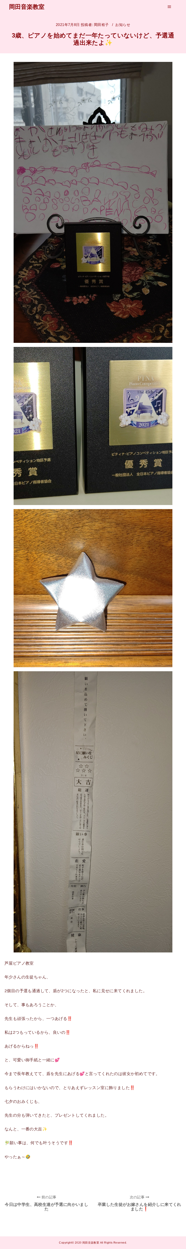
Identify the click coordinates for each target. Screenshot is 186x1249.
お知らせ (122, 25)
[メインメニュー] (169, 7)
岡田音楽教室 (26, 6)
